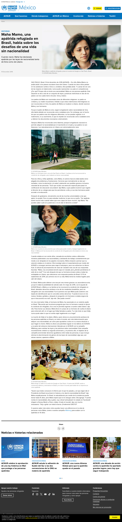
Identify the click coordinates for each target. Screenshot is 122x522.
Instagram (37, 494)
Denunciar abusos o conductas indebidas (103, 500)
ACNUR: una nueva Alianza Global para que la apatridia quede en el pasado (74, 466)
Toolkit (112, 16)
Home (3, 21)
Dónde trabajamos (40, 16)
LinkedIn (53, 494)
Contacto (96, 494)
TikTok (49, 494)
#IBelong (68, 410)
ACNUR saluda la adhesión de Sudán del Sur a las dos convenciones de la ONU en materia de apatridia (45, 467)
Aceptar (114, 517)
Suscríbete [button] (68, 500)
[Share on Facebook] (63, 428)
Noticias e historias (96, 16)
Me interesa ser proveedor (102, 507)
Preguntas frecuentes (100, 491)
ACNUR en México (61, 16)
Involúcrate (78, 16)
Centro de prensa (99, 497)
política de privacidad (31, 518)
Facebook (33, 494)
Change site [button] (19, 2)
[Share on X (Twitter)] (59, 428)
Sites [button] (88, 8)
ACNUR (7, 16)
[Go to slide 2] (62, 479)
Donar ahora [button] (7, 495)
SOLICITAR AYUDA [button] (114, 8)
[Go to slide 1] (60, 479)
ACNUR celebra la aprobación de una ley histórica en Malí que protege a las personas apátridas (14, 467)
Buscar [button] (83, 8)
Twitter (41, 494)
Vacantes (96, 504)
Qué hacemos (21, 16)
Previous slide (3, 447)
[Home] (13, 8)
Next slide (119, 447)
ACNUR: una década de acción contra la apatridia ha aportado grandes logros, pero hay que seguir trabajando (107, 467)
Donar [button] (98, 8)
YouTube (45, 494)
